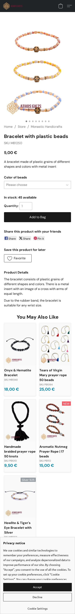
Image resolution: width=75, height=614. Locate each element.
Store (22, 127)
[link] (37, 607)
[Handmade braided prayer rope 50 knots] (20, 420)
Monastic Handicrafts (46, 127)
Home (8, 127)
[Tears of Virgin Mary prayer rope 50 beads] (55, 344)
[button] (13, 6)
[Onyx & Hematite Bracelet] (20, 344)
